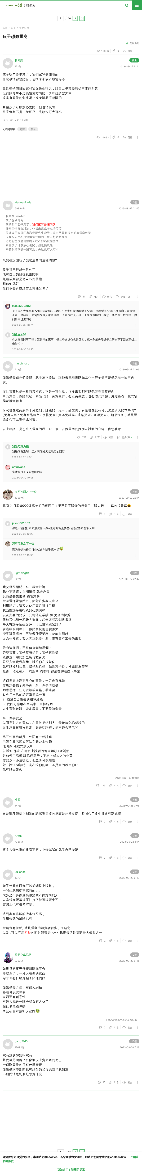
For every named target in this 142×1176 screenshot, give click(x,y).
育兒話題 (24, 27)
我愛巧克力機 (20, 446)
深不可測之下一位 (23, 543)
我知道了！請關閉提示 (71, 1169)
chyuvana (18, 467)
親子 (13, 27)
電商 (22, 129)
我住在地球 (19, 334)
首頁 (5, 27)
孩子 (33, 129)
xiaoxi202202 (21, 306)
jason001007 (21, 523)
